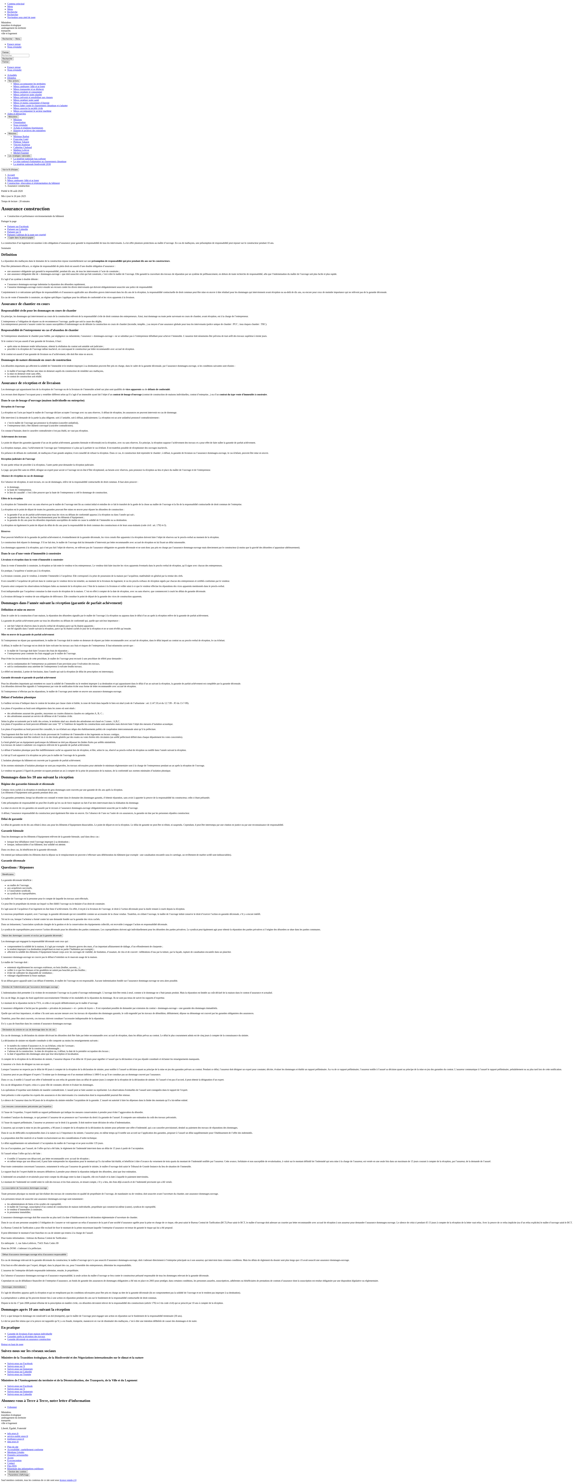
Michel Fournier (21, 153)
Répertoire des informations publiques (25, 1468)
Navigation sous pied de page (21, 17)
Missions (17, 119)
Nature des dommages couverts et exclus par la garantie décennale (32, 935)
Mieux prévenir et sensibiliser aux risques (33, 97)
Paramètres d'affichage (18, 1475)
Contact (11, 1463)
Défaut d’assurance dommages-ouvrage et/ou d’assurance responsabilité (34, 1254)
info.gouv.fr (12, 1433)
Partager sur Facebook (18, 226)
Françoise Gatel (20, 139)
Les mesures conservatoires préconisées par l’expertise (26, 1106)
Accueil (11, 175)
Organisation (19, 122)
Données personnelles (17, 1455)
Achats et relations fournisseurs (28, 128)
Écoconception (14, 1460)
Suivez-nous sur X (16, 1366)
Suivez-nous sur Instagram (20, 1369)
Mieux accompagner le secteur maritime (32, 111)
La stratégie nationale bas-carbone (29, 158)
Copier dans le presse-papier (20, 238)
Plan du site (12, 1447)
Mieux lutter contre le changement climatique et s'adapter (40, 105)
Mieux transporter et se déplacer (28, 89)
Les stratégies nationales (19, 156)
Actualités (12, 75)
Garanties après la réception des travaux (26, 1336)
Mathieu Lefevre (21, 150)
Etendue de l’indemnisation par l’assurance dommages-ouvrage (30, 987)
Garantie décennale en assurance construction (29, 1339)
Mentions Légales (15, 1452)
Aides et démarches (16, 113)
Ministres (12, 133)
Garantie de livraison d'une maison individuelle (29, 1333)
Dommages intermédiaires (13, 1287)
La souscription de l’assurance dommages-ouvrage (24, 1188)
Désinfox (11, 78)
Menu (10, 6)
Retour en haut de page (12, 1344)
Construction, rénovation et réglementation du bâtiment (33, 183)
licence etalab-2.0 (68, 1480)
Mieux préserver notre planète (27, 94)
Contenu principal (15, 3)
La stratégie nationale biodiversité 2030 (32, 164)
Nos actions (13, 81)
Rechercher (12, 14)
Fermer (5, 52)
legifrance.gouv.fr (15, 1439)
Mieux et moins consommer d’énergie (31, 103)
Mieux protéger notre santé (26, 100)
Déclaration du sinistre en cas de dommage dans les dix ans (28, 1030)
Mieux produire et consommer (27, 92)
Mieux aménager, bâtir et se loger (29, 86)
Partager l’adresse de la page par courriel (26, 234)
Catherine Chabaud (22, 147)
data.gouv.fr (13, 1441)
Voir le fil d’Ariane (10, 169)
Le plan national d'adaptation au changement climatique (39, 161)
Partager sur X (14, 232)
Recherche (12, 12)
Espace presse (14, 44)
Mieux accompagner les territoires (29, 83)
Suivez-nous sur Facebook (20, 1363)
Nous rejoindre (14, 47)
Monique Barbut (21, 136)
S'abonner (12, 1407)
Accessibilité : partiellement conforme (25, 1449)
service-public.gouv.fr (17, 1436)
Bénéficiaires (8, 874)
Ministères (13, 117)
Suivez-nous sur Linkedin (19, 1371)
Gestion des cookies (17, 1472)
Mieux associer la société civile (28, 108)
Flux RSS (12, 1466)
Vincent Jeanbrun (21, 144)
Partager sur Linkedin (17, 229)
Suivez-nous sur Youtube (19, 1374)
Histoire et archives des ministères (29, 130)
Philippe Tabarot (21, 142)
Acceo (10, 1457)
